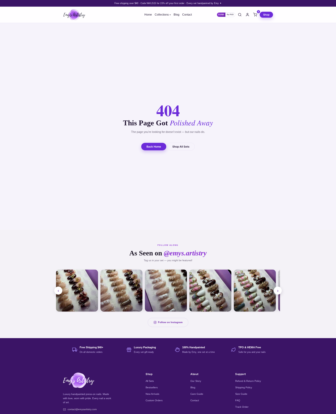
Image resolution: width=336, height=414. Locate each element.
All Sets (150, 381)
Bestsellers (152, 387)
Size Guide (241, 393)
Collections (162, 14)
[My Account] (247, 15)
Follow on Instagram (170, 322)
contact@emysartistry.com (82, 409)
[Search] (240, 15)
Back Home (153, 146)
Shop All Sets (180, 146)
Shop (266, 14)
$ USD (221, 14)
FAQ (237, 400)
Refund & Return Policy (248, 381)
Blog (176, 14)
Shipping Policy (243, 387)
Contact (187, 14)
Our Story (195, 381)
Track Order (241, 406)
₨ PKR (230, 14)
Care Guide (196, 393)
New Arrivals (152, 393)
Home (148, 14)
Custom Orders (154, 400)
